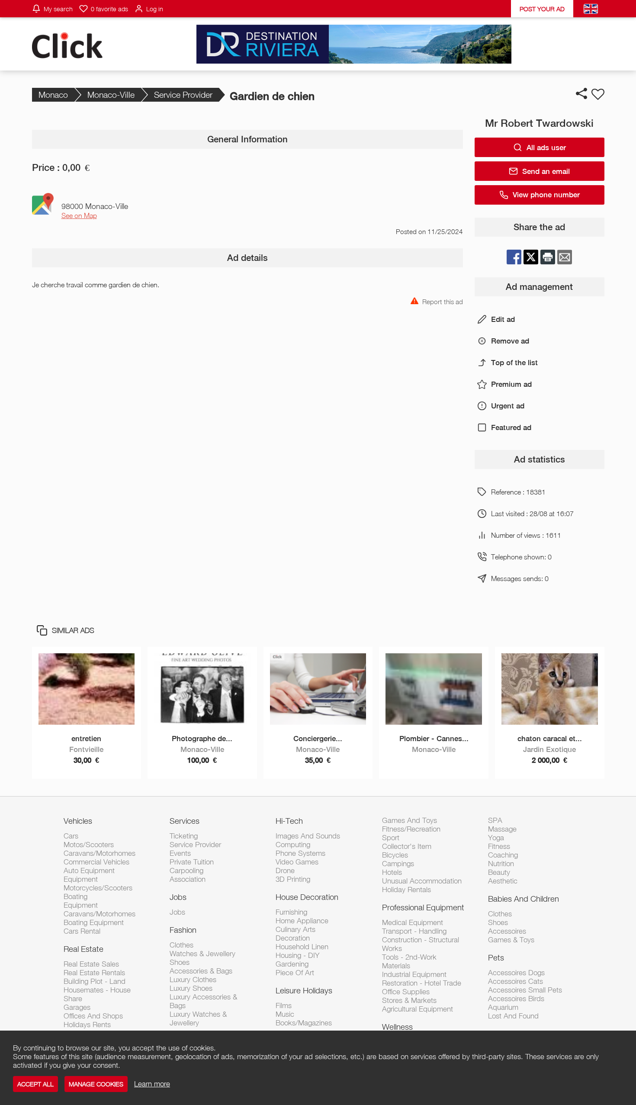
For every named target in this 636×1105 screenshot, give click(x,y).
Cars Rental (82, 931)
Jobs (178, 897)
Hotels (392, 872)
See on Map (79, 215)
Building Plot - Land (94, 981)
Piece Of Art (295, 972)
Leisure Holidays (304, 990)
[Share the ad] (581, 93)
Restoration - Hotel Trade (421, 983)
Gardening (292, 964)
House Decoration (307, 897)
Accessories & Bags (201, 971)
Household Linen (302, 946)
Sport (390, 837)
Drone (285, 870)
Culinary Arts (295, 929)
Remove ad (510, 341)
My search (58, 9)
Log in (154, 9)
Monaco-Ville (111, 95)
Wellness (397, 1026)
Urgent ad (507, 406)
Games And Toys (409, 820)
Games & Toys (511, 939)
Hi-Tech (289, 821)
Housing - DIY (297, 955)
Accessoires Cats (515, 981)
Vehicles (78, 821)
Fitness (499, 846)
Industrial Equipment (414, 974)
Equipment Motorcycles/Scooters (98, 883)
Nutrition (501, 863)
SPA (495, 820)
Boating (75, 896)
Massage (502, 829)
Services (184, 821)
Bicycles (395, 855)
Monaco (53, 95)
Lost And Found (513, 1016)
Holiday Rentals (406, 889)
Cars (71, 836)
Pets (496, 957)
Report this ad (442, 301)
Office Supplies (406, 991)
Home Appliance (302, 920)
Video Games (297, 862)
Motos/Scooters (89, 844)
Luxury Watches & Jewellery (198, 1018)
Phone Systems (300, 853)
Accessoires (507, 931)
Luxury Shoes (191, 988)
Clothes (181, 945)
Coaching (503, 855)
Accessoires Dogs (516, 972)
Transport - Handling (414, 931)
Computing (293, 844)
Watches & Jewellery (202, 953)
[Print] (547, 257)
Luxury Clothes (193, 979)
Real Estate (83, 949)
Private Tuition (192, 862)
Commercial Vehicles (96, 862)
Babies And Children (523, 898)
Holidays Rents (87, 1024)
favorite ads (109, 9)
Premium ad (511, 384)
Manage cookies (96, 1084)
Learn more (152, 1083)
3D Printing (293, 879)
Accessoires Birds (516, 998)
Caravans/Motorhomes (99, 853)
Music (285, 1014)
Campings (398, 863)
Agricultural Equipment (417, 1009)
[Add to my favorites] (597, 94)
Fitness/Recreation (411, 829)
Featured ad (511, 427)
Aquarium (503, 1007)
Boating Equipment (94, 922)
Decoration (293, 938)
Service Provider (183, 95)
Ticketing (184, 836)
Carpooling (186, 870)
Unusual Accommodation (422, 881)
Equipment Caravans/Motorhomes (99, 909)
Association (188, 879)
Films (284, 1005)
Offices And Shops (93, 1016)
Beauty (499, 872)
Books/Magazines (304, 1022)
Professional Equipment (423, 907)
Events (180, 853)
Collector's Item (406, 846)
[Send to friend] (564, 257)
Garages (77, 1007)
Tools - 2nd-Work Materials (409, 961)
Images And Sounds (308, 836)
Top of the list (514, 362)
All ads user (546, 147)
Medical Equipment (412, 922)
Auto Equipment (89, 870)
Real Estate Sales (91, 964)
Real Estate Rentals (94, 972)
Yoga (496, 837)
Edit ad (503, 319)
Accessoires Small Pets (525, 990)
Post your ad (542, 9)
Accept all (35, 1084)
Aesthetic (502, 881)
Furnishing (291, 912)
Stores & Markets (409, 1000)
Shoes (180, 962)
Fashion (183, 930)
